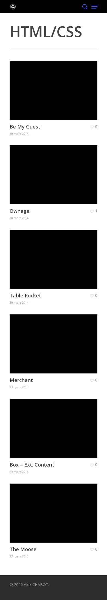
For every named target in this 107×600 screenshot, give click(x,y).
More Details (54, 86)
